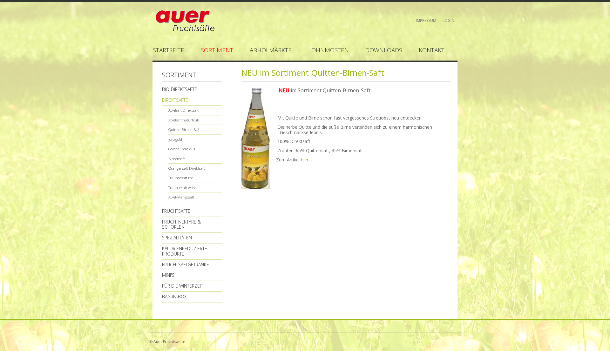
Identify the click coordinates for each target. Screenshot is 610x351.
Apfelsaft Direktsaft (183, 110)
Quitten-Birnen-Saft (184, 129)
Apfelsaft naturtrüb (183, 120)
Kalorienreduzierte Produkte (184, 251)
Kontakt (431, 50)
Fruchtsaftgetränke (185, 265)
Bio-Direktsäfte (179, 89)
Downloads (383, 50)
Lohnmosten (328, 50)
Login (448, 20)
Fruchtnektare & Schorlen (181, 224)
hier (304, 160)
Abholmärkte (271, 50)
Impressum (426, 20)
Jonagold (175, 139)
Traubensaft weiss (182, 187)
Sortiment (217, 50)
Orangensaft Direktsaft (186, 168)
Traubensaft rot (180, 177)
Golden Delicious (181, 148)
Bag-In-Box (174, 297)
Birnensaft (176, 158)
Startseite (168, 50)
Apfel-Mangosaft (181, 197)
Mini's (168, 275)
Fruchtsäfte (176, 211)
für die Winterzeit (182, 286)
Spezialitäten (177, 238)
